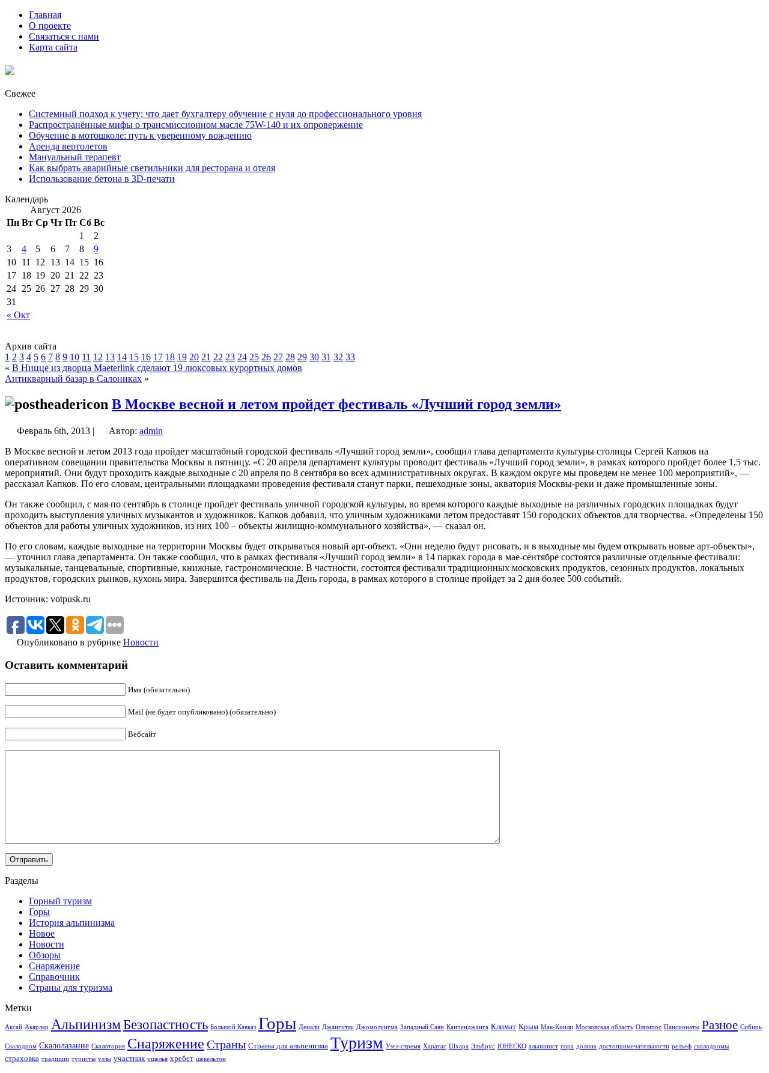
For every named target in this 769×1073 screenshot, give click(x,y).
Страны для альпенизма (288, 1046)
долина (586, 1046)
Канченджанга (467, 1027)
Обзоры (45, 955)
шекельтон (211, 1059)
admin (151, 431)
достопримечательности (634, 1046)
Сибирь (751, 1027)
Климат (503, 1027)
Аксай (13, 1027)
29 (302, 357)
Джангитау (338, 1027)
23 (230, 357)
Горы (39, 912)
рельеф (681, 1046)
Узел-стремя (403, 1046)
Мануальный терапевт (75, 157)
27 (278, 357)
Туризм (356, 1042)
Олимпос (648, 1027)
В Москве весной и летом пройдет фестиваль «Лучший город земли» (336, 404)
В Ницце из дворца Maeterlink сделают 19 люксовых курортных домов (157, 368)
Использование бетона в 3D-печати (102, 179)
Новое (42, 933)
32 (338, 357)
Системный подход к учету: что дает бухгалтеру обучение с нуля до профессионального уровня (225, 114)
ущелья (157, 1059)
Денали (309, 1027)
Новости (141, 642)
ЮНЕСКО (511, 1046)
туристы (83, 1059)
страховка (22, 1058)
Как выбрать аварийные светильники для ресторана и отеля (152, 168)
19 (182, 357)
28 (290, 357)
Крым (528, 1027)
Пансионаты (681, 1027)
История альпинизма (72, 922)
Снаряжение (54, 966)
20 (194, 357)
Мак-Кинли (557, 1027)
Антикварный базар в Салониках (73, 378)
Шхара (459, 1046)
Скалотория (108, 1046)
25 (254, 357)
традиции (55, 1059)
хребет (181, 1058)
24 (242, 357)
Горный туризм (60, 901)
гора (567, 1046)
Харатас (434, 1046)
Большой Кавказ (233, 1027)
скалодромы (711, 1046)
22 (218, 357)
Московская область (604, 1027)
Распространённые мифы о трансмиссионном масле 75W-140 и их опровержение (196, 124)
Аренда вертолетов (68, 146)
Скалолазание (64, 1045)
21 (206, 357)
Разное (720, 1025)
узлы (104, 1059)
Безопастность (165, 1024)
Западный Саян (422, 1027)
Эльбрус (483, 1046)
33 (350, 357)
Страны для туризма (70, 987)
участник (129, 1058)
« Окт (18, 315)
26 (266, 357)
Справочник (54, 977)
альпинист (543, 1046)
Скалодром (21, 1046)
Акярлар (37, 1027)
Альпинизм (86, 1024)
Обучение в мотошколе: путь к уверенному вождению (140, 135)
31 (326, 357)
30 (314, 357)
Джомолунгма (377, 1027)
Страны (226, 1044)
